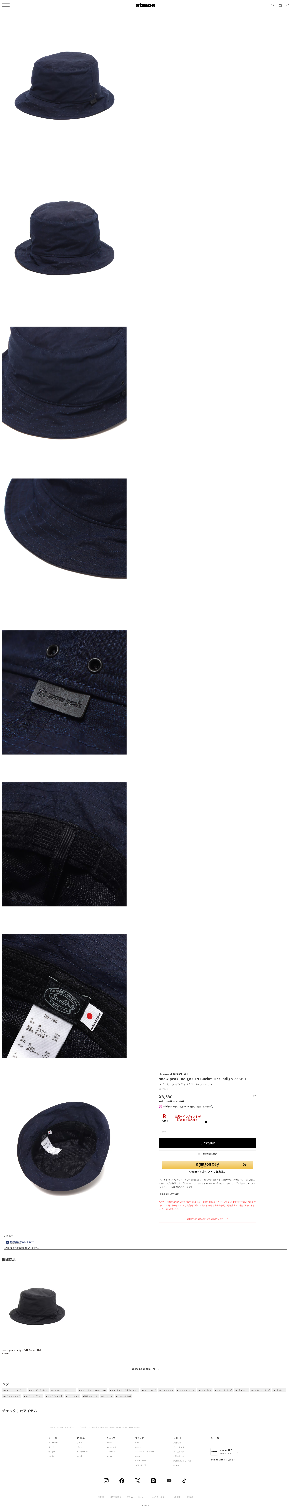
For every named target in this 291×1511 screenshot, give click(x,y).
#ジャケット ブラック (33, 1396)
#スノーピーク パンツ (38, 1390)
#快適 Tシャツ (242, 1390)
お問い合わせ (178, 1456)
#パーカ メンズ (72, 1396)
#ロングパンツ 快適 (54, 1396)
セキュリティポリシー (159, 1497)
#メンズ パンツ (205, 1390)
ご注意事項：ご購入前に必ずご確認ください (205, 1219)
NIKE (137, 1442)
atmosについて (179, 1465)
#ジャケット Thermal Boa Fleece (92, 1390)
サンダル (52, 1451)
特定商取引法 (115, 1497)
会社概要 (177, 1497)
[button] (207, 1167)
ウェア (79, 1442)
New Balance (140, 1461)
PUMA (137, 1456)
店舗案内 (177, 1442)
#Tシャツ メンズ (166, 1390)
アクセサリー (84, 1427)
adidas (138, 1447)
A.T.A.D (109, 1456)
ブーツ (51, 1447)
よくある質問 (178, 1451)
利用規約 (101, 1497)
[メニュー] (6, 5)
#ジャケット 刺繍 (123, 1396)
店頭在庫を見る (209, 1154)
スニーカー (53, 1442)
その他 (51, 1456)
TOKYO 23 (111, 1451)
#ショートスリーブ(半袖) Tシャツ (124, 1390)
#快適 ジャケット (90, 1396)
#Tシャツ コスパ (149, 1390)
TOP (50, 1427)
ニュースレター (179, 1447)
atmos (109, 1442)
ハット (95, 1427)
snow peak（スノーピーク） (65, 1427)
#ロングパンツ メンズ (260, 1390)
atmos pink (111, 1447)
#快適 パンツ (279, 1390)
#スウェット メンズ (11, 1396)
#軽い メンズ (106, 1396)
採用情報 (189, 1497)
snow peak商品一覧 (144, 1368)
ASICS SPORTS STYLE (144, 1451)
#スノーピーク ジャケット (14, 1390)
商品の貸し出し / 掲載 (182, 1461)
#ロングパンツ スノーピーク (63, 1390)
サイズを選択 (207, 1143)
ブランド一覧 (140, 1465)
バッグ (79, 1447)
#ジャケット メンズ (223, 1390)
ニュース (215, 1438)
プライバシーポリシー (136, 1497)
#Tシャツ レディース (186, 1390)
